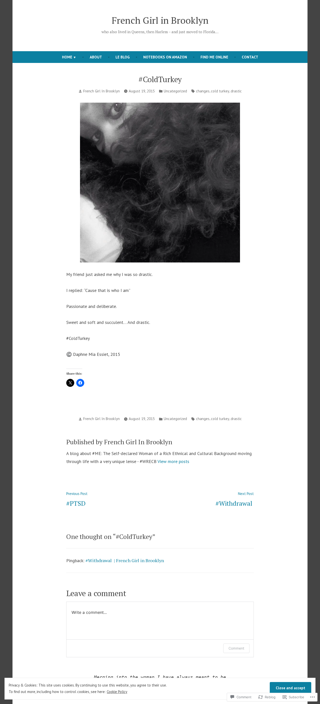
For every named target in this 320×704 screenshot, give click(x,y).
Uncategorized (175, 91)
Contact (250, 57)
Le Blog (123, 57)
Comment (236, 648)
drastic (236, 91)
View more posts (173, 461)
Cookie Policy (117, 691)
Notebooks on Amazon (165, 57)
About (96, 57)
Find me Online (214, 57)
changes (203, 91)
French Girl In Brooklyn (101, 91)
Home (67, 57)
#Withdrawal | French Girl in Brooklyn (125, 560)
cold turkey (220, 91)
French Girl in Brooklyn (160, 20)
